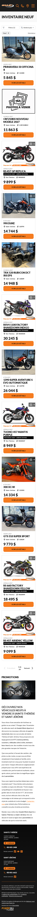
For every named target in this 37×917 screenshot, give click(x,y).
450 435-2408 (12, 847)
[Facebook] (15, 851)
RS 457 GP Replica (14, 171)
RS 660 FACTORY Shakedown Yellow (16, 587)
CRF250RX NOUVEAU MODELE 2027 (15, 120)
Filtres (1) (11, 28)
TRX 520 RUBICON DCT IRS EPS (17, 274)
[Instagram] (21, 851)
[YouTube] (18, 851)
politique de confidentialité (10, 894)
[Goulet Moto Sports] (8, 5)
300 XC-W (9, 487)
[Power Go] (18, 908)
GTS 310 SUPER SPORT (16, 536)
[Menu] (33, 6)
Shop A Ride (15, 905)
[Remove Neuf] (8, 33)
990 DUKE (9, 223)
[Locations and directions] (28, 6)
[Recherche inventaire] (17, 6)
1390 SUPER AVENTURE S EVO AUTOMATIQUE (18, 381)
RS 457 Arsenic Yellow (18, 640)
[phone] (22, 6)
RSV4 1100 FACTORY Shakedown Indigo (16, 326)
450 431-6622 (12, 873)
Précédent (11, 668)
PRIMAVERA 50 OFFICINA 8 (18, 68)
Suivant (27, 668)
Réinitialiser (31, 33)
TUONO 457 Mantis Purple (15, 433)
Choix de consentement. (15, 896)
